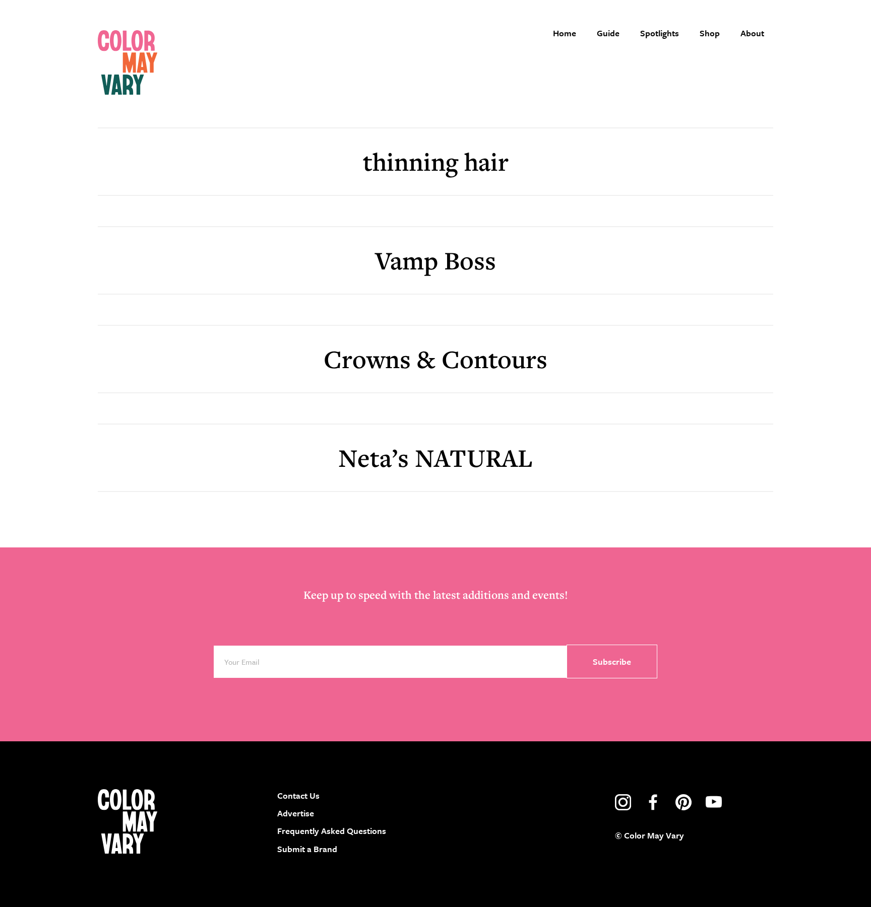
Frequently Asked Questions (331, 830)
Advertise (295, 813)
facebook (653, 802)
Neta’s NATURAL (435, 457)
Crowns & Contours (435, 358)
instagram (623, 802)
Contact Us (298, 795)
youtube (714, 802)
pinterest (683, 802)
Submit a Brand (307, 849)
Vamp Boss (435, 260)
